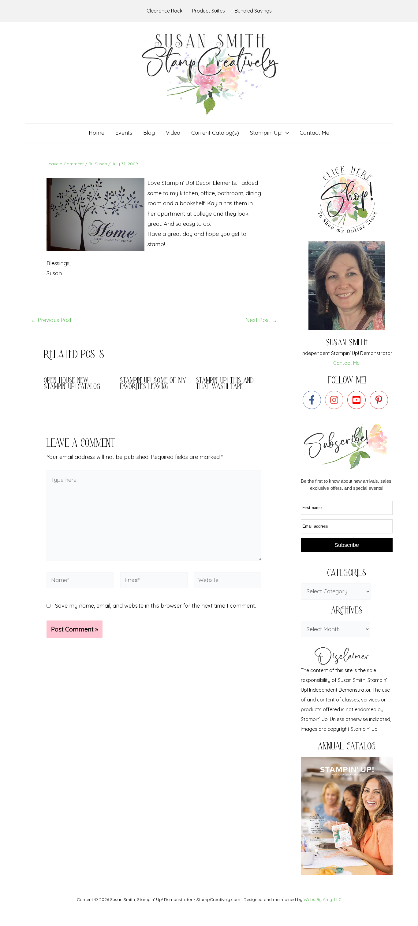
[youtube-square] (357, 400)
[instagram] (335, 400)
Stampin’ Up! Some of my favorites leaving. (153, 384)
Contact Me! (346, 363)
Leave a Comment (65, 164)
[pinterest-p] (380, 400)
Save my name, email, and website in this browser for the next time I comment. (155, 605)
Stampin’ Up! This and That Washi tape (225, 384)
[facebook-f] (313, 400)
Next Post (261, 320)
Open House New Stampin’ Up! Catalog (72, 384)
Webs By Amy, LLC (322, 899)
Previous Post (51, 320)
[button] (285, 133)
